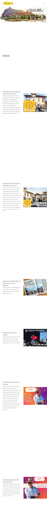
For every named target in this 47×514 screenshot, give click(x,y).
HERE (17, 113)
